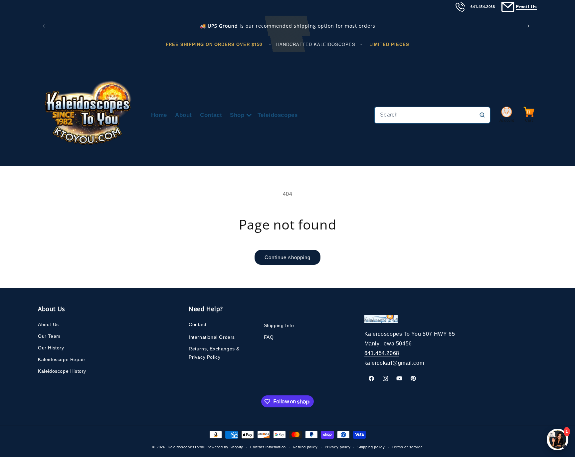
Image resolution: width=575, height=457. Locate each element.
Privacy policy (338, 447)
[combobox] (432, 115)
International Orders (212, 337)
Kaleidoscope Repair (61, 359)
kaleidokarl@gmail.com (394, 363)
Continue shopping (287, 257)
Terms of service (407, 447)
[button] (239, 115)
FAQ (269, 337)
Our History (51, 347)
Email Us (526, 6)
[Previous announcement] (45, 26)
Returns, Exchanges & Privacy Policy (214, 353)
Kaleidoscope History (62, 371)
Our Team (49, 336)
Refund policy (305, 447)
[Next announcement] (529, 26)
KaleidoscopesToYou (187, 447)
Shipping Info (279, 325)
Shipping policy (371, 447)
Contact (197, 324)
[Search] (482, 115)
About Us (48, 324)
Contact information (268, 447)
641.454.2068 (381, 353)
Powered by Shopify (225, 447)
